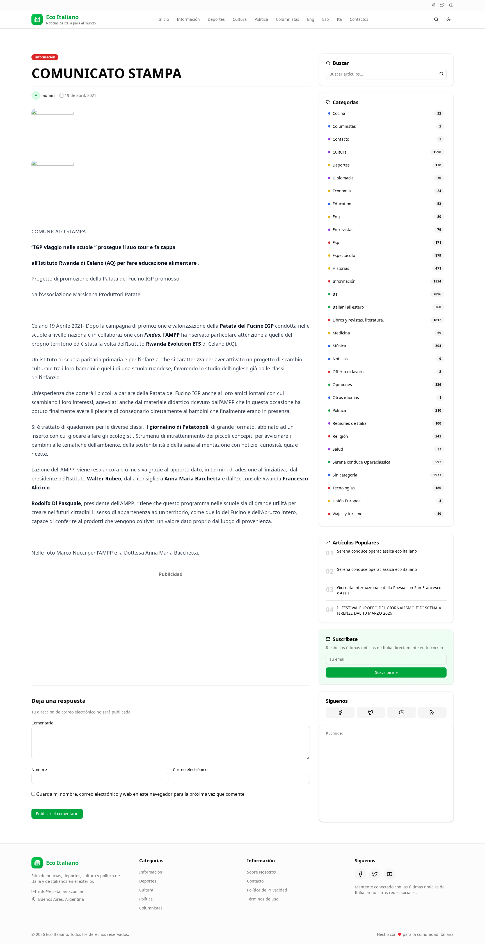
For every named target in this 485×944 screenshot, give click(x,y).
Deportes (216, 19)
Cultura (240, 19)
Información (188, 19)
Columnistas (287, 19)
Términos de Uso (262, 899)
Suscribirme (386, 672)
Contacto (255, 881)
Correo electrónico (190, 769)
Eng (310, 19)
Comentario (42, 723)
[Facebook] (433, 5)
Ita (339, 19)
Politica (261, 19)
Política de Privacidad (267, 890)
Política (146, 899)
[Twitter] (442, 5)
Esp (325, 19)
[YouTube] (451, 5)
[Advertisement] (170, 619)
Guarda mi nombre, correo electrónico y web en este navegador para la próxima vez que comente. (141, 794)
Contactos (359, 19)
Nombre (39, 769)
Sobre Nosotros (261, 872)
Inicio (164, 19)
